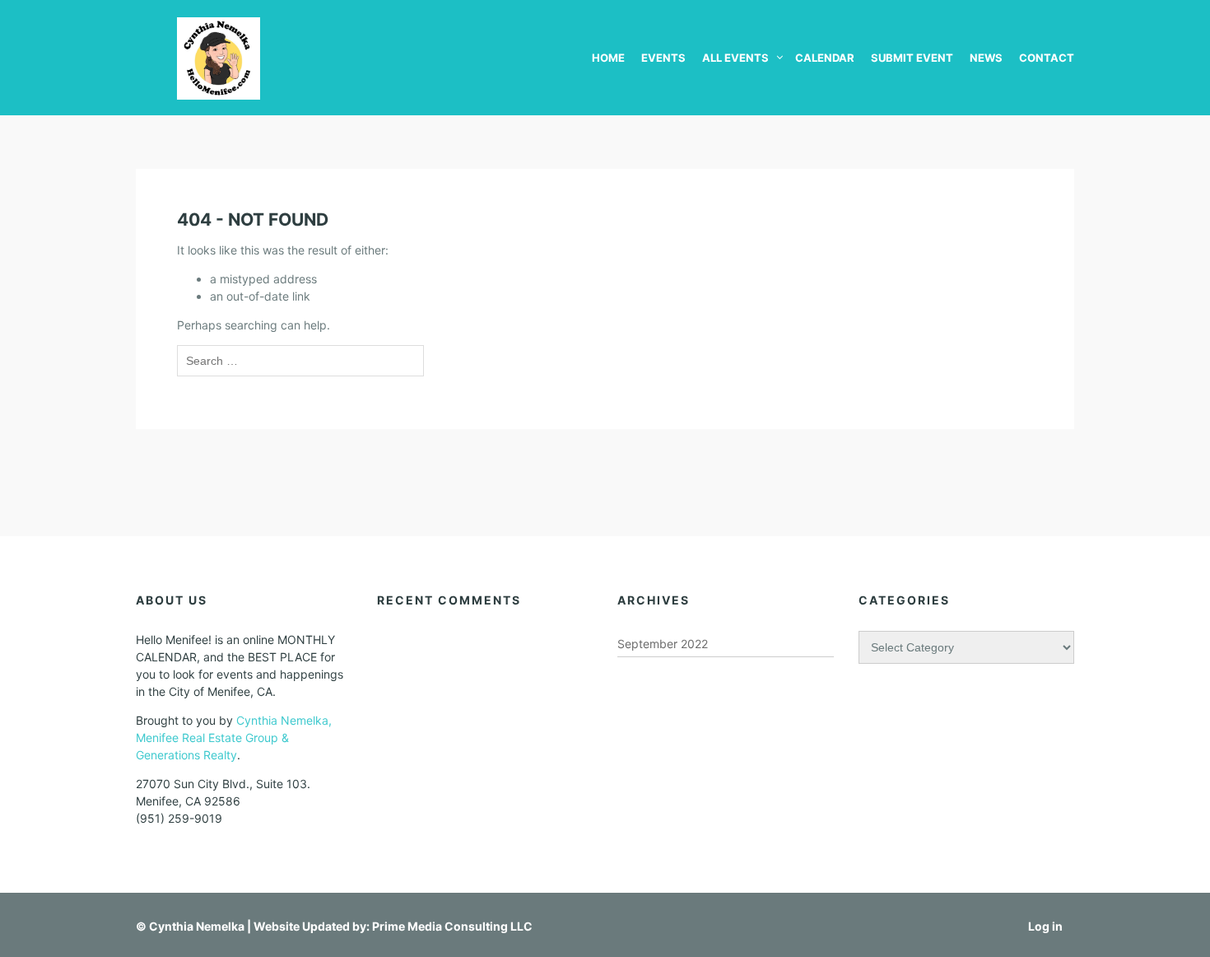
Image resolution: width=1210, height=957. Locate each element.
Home (608, 57)
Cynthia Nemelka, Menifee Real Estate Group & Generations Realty (234, 737)
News (986, 57)
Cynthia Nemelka (196, 926)
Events (663, 57)
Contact (1046, 57)
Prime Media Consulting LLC (452, 926)
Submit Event (912, 57)
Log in (1045, 926)
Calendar (824, 57)
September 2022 (662, 644)
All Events (735, 57)
